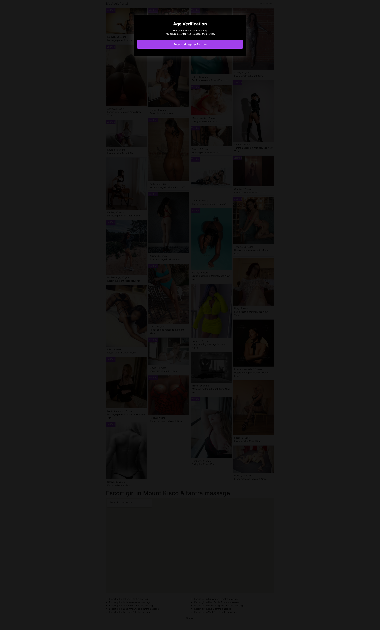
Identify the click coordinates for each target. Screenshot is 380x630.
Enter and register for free (190, 44)
